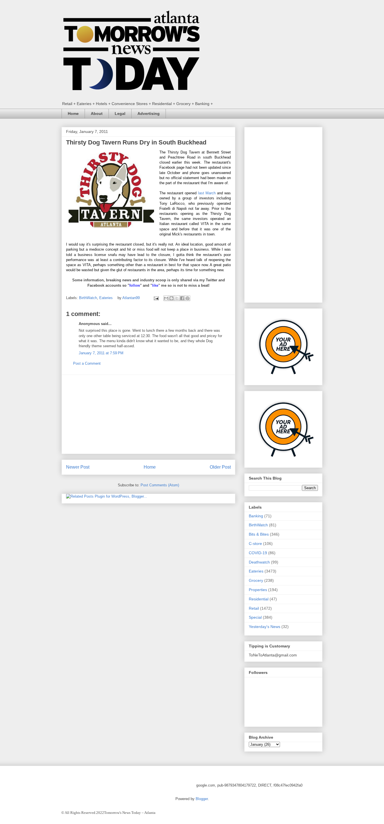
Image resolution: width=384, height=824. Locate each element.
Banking (256, 516)
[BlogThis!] (171, 298)
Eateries (106, 298)
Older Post (220, 467)
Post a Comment (87, 363)
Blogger (202, 799)
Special (255, 617)
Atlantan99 (131, 298)
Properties (258, 589)
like (155, 285)
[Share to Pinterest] (187, 298)
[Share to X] (177, 298)
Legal (120, 113)
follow (134, 285)
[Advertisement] (148, 414)
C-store (255, 543)
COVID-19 (258, 553)
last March (207, 193)
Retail (254, 608)
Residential (258, 599)
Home (73, 113)
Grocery (256, 580)
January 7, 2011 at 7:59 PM (101, 353)
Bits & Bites (259, 534)
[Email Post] (156, 298)
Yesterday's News (264, 626)
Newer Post (77, 467)
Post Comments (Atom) (160, 485)
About (97, 113)
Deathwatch (259, 562)
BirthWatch (88, 298)
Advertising (148, 113)
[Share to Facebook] (182, 298)
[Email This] (166, 298)
